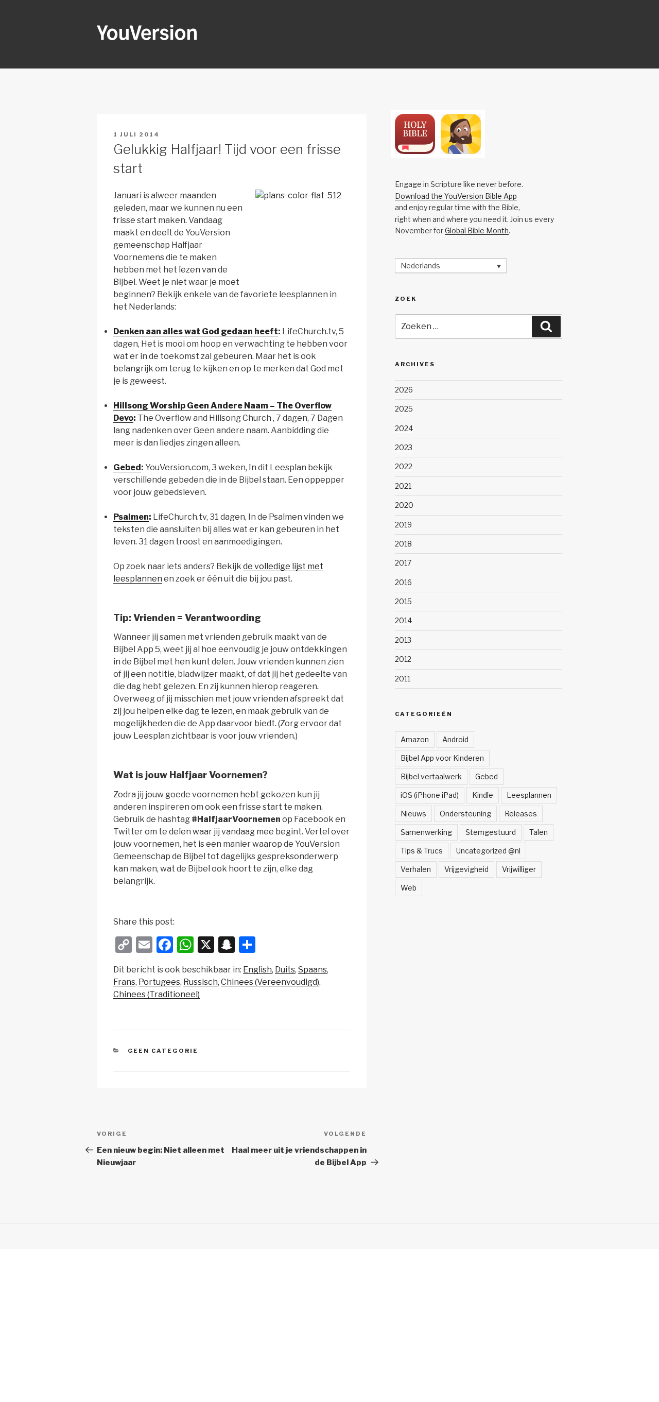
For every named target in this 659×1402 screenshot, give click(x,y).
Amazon (415, 739)
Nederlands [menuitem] (420, 266)
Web (409, 887)
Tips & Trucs (422, 850)
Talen (538, 832)
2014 (403, 620)
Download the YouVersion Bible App (456, 196)
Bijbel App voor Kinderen (442, 758)
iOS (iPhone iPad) (430, 795)
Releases (521, 813)
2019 (403, 524)
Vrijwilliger (519, 869)
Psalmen (131, 517)
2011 (402, 678)
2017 (403, 562)
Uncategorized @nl (488, 850)
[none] (451, 265)
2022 (403, 466)
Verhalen (416, 869)
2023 (403, 447)
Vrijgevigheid (466, 869)
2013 (403, 640)
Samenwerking (426, 832)
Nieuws (413, 813)
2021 (403, 486)
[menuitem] (257, 970)
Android (455, 739)
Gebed (127, 467)
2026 (404, 389)
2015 (403, 601)
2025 (404, 408)
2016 (403, 582)
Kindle (482, 795)
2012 (403, 659)
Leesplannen (529, 795)
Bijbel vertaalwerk (431, 776)
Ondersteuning (465, 813)
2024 (404, 428)
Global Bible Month (477, 230)
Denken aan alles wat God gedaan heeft (195, 331)
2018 (403, 543)
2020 (404, 505)
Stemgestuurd (490, 832)
